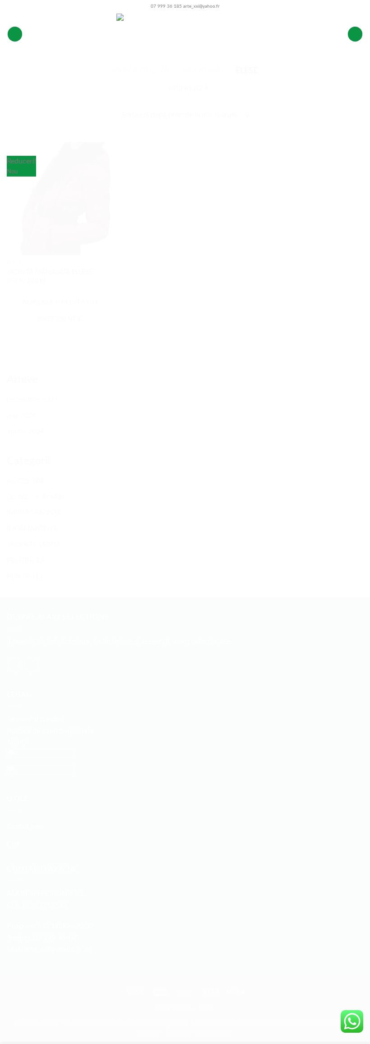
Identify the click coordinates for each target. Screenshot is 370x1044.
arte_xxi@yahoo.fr (201, 6)
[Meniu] (15, 34)
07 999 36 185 (166, 6)
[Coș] (355, 34)
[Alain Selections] (185, 34)
